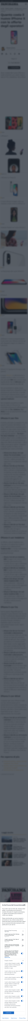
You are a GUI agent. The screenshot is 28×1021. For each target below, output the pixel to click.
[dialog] (14, 961)
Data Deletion (5, 1018)
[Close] (25, 905)
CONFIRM (8, 1012)
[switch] (22, 934)
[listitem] (14, 931)
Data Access (14, 1018)
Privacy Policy (22, 1018)
